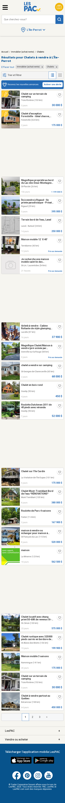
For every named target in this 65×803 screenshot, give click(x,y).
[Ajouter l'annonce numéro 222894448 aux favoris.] (58, 366)
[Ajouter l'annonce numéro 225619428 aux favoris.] (58, 221)
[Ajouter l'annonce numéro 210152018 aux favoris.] (58, 531)
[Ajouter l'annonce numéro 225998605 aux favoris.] (58, 95)
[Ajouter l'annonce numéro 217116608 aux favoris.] (58, 697)
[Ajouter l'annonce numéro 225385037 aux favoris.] (58, 657)
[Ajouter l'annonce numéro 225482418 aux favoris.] (58, 346)
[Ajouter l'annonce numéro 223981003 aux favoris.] (58, 327)
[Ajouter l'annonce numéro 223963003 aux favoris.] (58, 551)
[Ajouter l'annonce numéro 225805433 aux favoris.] (58, 406)
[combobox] (29, 19)
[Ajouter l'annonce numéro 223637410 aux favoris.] (58, 512)
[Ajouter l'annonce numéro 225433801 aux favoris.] (58, 638)
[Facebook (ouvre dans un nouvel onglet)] (16, 779)
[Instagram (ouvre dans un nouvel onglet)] (37, 779)
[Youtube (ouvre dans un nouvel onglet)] (48, 779)
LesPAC (32, 731)
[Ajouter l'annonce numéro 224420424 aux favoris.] (58, 386)
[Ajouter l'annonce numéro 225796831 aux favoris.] (58, 115)
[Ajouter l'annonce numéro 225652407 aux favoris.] (58, 240)
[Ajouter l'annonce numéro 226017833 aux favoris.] (58, 260)
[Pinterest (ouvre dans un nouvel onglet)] (27, 779)
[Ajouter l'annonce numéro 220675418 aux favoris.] (58, 181)
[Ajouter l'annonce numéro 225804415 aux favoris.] (58, 492)
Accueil (4, 52)
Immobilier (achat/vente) (22, 52)
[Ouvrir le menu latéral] (5, 7)
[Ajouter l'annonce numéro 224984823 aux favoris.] (58, 472)
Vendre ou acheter (32, 739)
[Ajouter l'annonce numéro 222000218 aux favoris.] (58, 618)
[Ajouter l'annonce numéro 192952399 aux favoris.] (58, 201)
